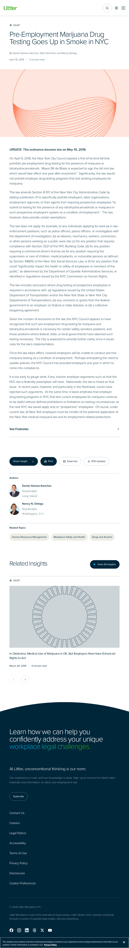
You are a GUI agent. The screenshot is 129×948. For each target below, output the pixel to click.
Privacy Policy (18, 863)
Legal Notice (17, 833)
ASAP (16, 580)
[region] (64, 942)
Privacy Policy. (50, 944)
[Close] (124, 942)
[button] (11, 930)
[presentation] (64, 617)
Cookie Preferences (22, 883)
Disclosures (17, 873)
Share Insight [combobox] (20, 461)
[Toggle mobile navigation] (123, 8)
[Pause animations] (116, 8)
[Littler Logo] (11, 8)
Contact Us (16, 813)
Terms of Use (18, 853)
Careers (14, 823)
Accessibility (17, 843)
